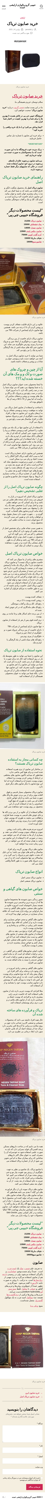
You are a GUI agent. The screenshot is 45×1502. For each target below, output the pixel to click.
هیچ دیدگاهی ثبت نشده (21, 33)
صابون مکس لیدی (34, 231)
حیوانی (32, 1289)
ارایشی (22, 18)
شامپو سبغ (37, 242)
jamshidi (28, 29)
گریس (34, 1283)
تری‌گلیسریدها (13, 1294)
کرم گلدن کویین (35, 235)
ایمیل (40, 1456)
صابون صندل (36, 228)
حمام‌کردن (11, 1271)
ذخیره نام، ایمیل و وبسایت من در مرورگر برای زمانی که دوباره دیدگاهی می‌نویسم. (21, 1479)
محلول (24, 1289)
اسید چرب (11, 1268)
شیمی (27, 1268)
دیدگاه (40, 1424)
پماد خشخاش (36, 224)
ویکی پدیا (34, 1306)
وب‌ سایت (39, 1467)
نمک (21, 1268)
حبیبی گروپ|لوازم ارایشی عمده (22, 6)
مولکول (29, 1297)
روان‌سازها (38, 1280)
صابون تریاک (36, 221)
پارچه (4, 1274)
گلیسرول (39, 1300)
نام (41, 1446)
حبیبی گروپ (18, 107)
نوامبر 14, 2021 (14, 29)
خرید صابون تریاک (27, 95)
